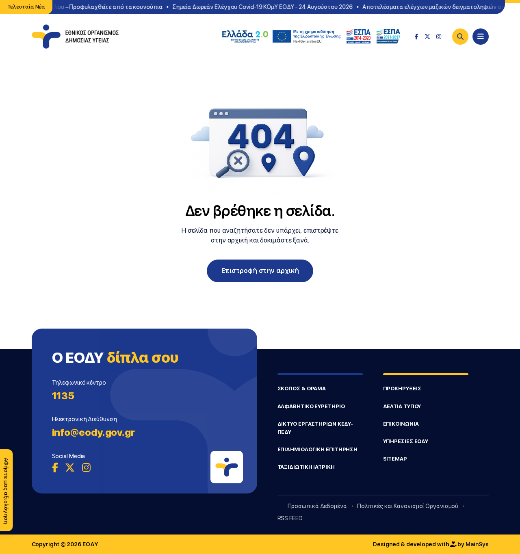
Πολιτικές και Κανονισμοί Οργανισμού (408, 506)
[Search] (460, 36)
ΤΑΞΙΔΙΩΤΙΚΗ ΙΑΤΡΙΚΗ (306, 467)
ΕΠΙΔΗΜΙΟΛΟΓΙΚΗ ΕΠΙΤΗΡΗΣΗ (317, 449)
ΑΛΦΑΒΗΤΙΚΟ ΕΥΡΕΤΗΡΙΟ (311, 406)
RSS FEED (290, 518)
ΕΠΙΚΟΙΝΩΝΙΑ (401, 424)
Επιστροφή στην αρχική (260, 271)
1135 (63, 396)
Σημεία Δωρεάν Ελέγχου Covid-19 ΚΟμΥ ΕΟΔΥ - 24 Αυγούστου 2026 (259, 7)
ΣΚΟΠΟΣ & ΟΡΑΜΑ (301, 388)
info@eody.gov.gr (93, 432)
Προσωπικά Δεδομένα (317, 506)
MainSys (477, 544)
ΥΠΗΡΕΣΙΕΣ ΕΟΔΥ (406, 441)
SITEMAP (395, 459)
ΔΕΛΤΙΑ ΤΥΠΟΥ (402, 406)
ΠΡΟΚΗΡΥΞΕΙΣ (402, 388)
